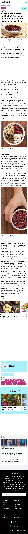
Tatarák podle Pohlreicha (14, 484)
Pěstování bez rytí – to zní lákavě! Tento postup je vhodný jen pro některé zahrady (9, 408)
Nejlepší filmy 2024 (13, 476)
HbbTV (4, 506)
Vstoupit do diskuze (8, 374)
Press (15, 502)
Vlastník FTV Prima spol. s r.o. (7, 514)
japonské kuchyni (14, 163)
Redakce (15, 513)
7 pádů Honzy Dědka (14, 482)
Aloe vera (23, 484)
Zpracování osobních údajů (18, 509)
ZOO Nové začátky (18, 480)
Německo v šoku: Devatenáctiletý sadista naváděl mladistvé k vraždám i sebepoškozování (12, 454)
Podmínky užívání (6, 508)
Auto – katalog (6, 482)
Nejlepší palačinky (19, 488)
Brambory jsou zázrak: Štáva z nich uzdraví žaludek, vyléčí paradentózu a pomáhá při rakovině (8, 316)
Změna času (13, 478)
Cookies (4, 511)
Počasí (22, 478)
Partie (18, 478)
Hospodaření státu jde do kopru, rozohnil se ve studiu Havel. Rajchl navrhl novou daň (13, 447)
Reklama (4, 504)
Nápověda (16, 511)
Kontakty (15, 506)
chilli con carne (10, 180)
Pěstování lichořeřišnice (9, 486)
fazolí (2, 82)
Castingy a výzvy (17, 504)
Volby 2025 (22, 482)
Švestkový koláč (14, 490)
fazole (7, 107)
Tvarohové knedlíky (9, 488)
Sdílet (23, 9)
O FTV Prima (5, 500)
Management (16, 500)
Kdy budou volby (9, 480)
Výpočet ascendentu (19, 486)
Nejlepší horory (22, 476)
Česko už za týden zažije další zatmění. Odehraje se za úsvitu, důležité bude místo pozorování (13, 460)
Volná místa (5, 502)
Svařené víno (5, 484)
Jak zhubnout (5, 476)
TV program (7, 478)
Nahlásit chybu (5, 517)
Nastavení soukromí (17, 517)
